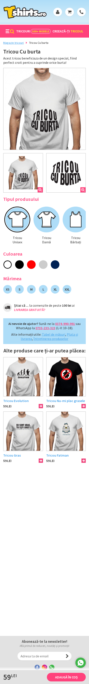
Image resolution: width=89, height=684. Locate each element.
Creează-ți (67, 31)
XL (55, 289)
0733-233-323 (45, 328)
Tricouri (32, 31)
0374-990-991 (65, 323)
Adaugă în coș (66, 677)
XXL (67, 289)
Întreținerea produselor (50, 339)
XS (7, 289)
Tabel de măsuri (53, 334)
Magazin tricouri (13, 43)
